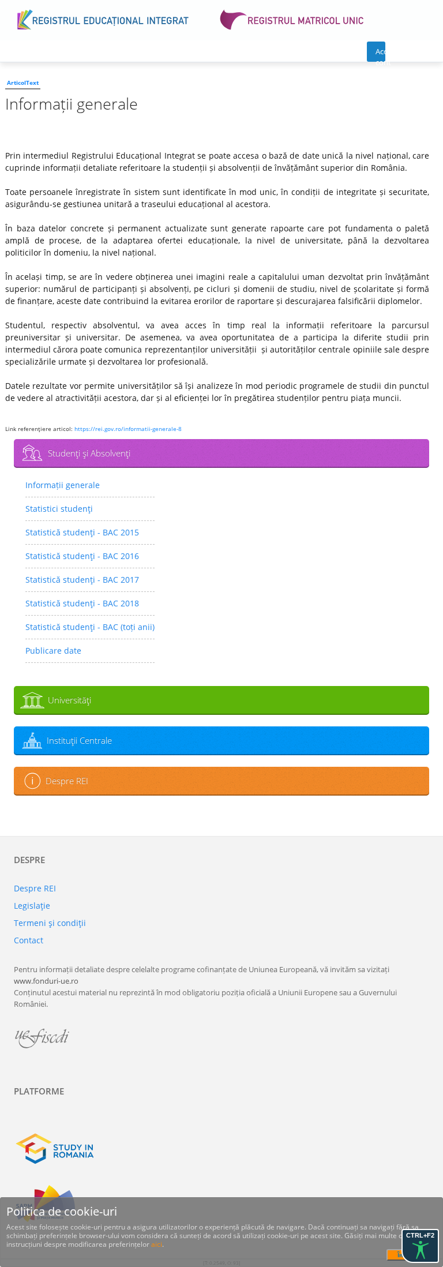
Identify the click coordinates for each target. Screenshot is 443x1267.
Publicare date (53, 650)
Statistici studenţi (59, 508)
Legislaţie (32, 905)
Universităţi (69, 700)
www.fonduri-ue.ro (46, 981)
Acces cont (380, 54)
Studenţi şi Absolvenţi (89, 453)
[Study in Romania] (221, 1148)
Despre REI (67, 780)
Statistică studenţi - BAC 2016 (82, 555)
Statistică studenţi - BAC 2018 (82, 603)
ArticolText (23, 82)
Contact (28, 940)
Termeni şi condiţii (50, 922)
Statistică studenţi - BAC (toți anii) (90, 626)
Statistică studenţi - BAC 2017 (82, 579)
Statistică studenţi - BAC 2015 (82, 532)
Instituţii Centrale (79, 740)
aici (156, 1244)
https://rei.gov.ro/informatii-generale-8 (128, 429)
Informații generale (62, 484)
